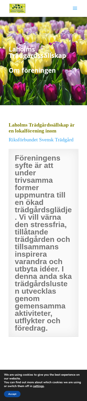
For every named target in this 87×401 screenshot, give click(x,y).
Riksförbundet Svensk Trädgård (41, 139)
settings (38, 386)
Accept (12, 394)
